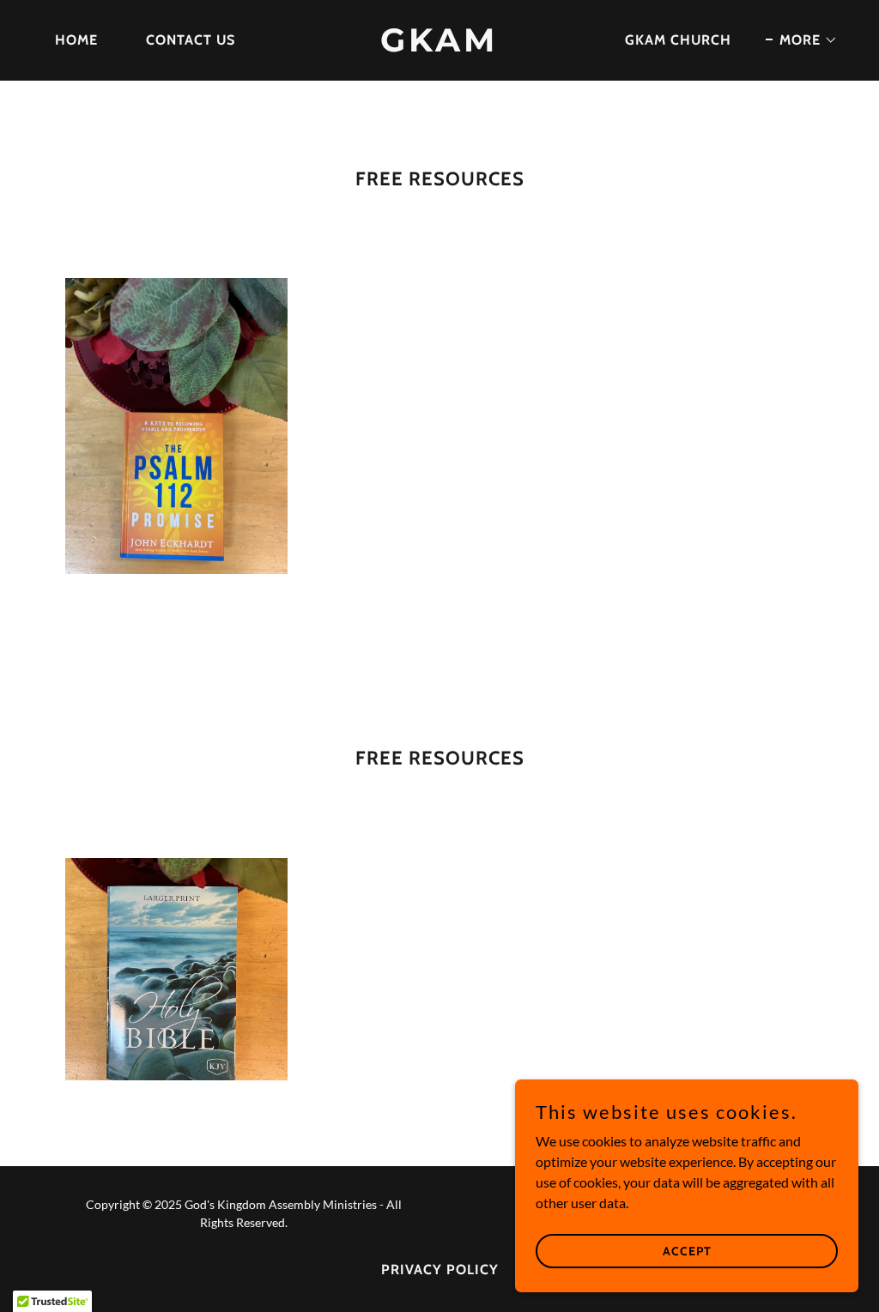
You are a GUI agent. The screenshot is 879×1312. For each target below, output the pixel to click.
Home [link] (76, 40)
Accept (687, 1250)
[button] (802, 40)
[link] (439, 46)
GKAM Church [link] (678, 40)
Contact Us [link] (190, 40)
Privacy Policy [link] (440, 1269)
